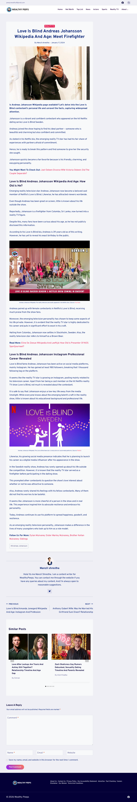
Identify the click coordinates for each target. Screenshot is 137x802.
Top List (80, 9)
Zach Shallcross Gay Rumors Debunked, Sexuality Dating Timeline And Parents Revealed (69, 667)
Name (11, 752)
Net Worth (69, 9)
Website (71, 752)
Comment (13, 717)
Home (60, 9)
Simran (17, 678)
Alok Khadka (62, 675)
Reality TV (114, 9)
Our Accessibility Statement (87, 781)
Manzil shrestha (43, 43)
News (88, 9)
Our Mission (63, 783)
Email (41, 752)
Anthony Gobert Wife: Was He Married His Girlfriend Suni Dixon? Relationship (73, 608)
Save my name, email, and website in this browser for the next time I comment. (43, 760)
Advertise (101, 781)
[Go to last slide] (12, 659)
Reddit (79, 450)
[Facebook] (122, 3)
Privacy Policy (71, 781)
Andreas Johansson (19, 546)
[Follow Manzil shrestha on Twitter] (49, 591)
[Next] (87, 659)
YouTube (77, 302)
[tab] (45, 686)
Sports (104, 9)
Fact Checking (111, 781)
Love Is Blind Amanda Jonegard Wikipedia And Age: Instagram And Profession (26, 608)
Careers (119, 781)
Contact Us (62, 781)
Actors (96, 9)
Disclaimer (54, 783)
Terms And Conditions (75, 783)
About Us (53, 781)
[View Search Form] (129, 3)
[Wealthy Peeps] (17, 9)
